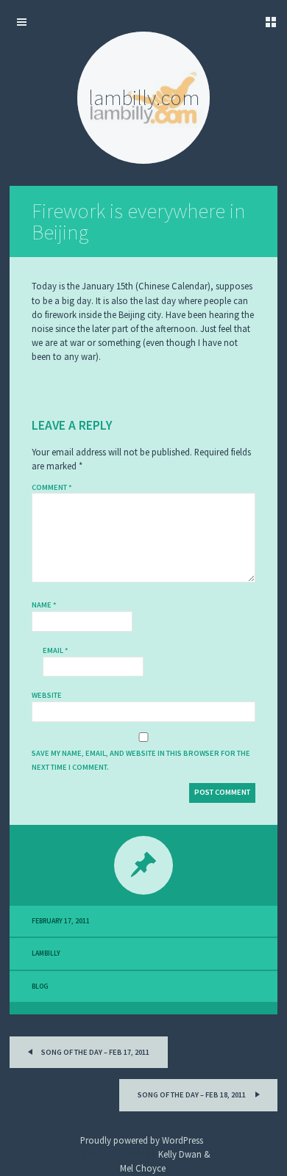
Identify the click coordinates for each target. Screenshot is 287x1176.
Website (47, 695)
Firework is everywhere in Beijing (138, 221)
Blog (40, 986)
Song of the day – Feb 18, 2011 (192, 1095)
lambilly (46, 953)
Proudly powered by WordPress (141, 1140)
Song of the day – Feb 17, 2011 (94, 1052)
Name (44, 605)
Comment (52, 487)
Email (55, 650)
